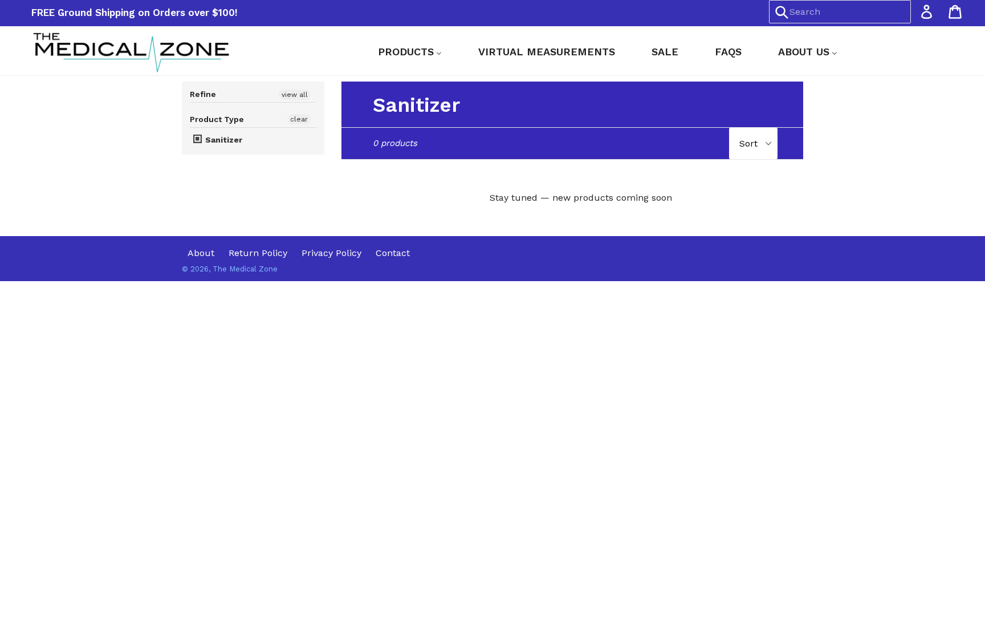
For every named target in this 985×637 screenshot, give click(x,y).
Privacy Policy (331, 253)
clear (299, 119)
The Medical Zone (245, 269)
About (201, 253)
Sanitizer (222, 139)
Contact (393, 253)
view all (295, 95)
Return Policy (258, 253)
